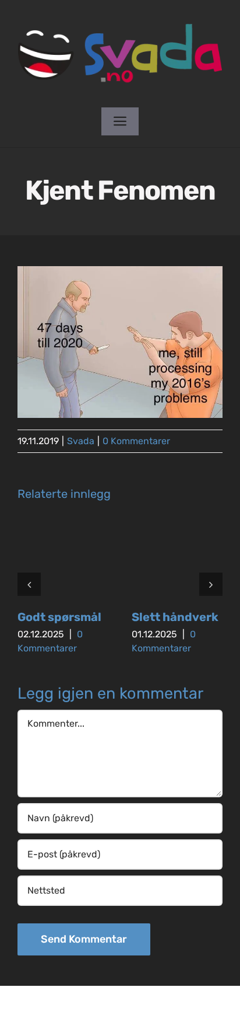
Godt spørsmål (59, 617)
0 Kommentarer (136, 441)
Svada (80, 441)
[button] (29, 584)
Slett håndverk (175, 617)
